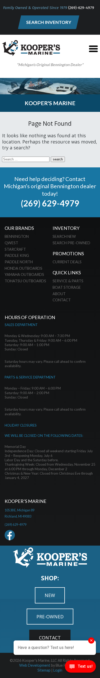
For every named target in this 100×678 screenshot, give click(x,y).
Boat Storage (67, 287)
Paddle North (19, 262)
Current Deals (67, 262)
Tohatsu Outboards (25, 281)
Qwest (11, 243)
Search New (64, 236)
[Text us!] (80, 667)
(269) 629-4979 (50, 203)
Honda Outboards (23, 268)
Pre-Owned (50, 616)
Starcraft (15, 249)
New (50, 595)
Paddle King (17, 255)
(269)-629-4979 (81, 7)
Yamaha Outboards (24, 274)
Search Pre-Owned (71, 243)
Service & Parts (68, 281)
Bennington (17, 236)
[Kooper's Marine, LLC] (31, 54)
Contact (62, 300)
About (59, 294)
